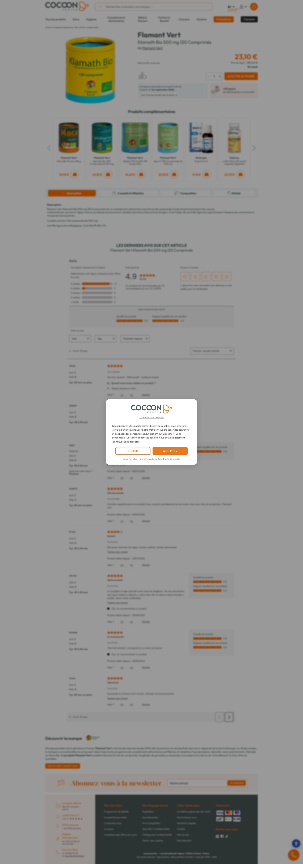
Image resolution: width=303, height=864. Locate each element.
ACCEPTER (170, 451)
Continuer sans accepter (151, 417)
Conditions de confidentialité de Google (160, 458)
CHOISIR (133, 451)
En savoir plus (130, 458)
